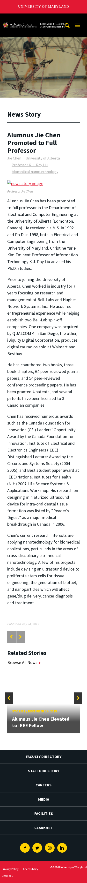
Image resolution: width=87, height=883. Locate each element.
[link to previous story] (11, 637)
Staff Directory (43, 770)
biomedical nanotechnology (35, 171)
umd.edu (7, 875)
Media (43, 799)
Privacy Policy (10, 869)
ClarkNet (43, 827)
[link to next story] (20, 637)
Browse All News (22, 662)
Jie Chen (14, 158)
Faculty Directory (43, 756)
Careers (43, 785)
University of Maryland (43, 6)
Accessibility (30, 869)
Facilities (43, 813)
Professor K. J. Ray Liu (30, 164)
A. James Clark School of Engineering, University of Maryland (34, 18)
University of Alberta (43, 158)
